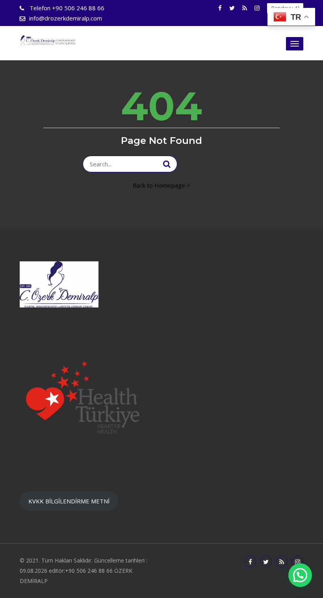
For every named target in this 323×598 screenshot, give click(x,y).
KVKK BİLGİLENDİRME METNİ (69, 501)
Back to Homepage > (161, 185)
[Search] (166, 164)
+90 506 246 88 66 (67, 8)
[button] (300, 575)
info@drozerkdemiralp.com (65, 18)
